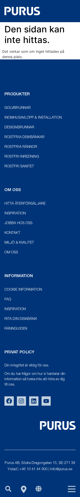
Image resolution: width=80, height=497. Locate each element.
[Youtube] (46, 401)
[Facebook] (9, 401)
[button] (8, 488)
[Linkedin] (33, 401)
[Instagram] (21, 401)
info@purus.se (61, 469)
